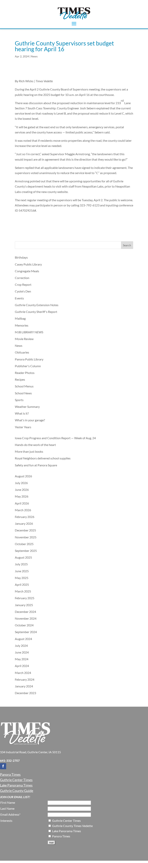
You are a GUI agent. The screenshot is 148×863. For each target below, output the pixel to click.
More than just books (29, 451)
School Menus (24, 386)
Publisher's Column (28, 366)
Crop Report (23, 284)
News (34, 56)
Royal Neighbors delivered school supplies (43, 458)
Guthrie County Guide (16, 790)
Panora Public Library (29, 359)
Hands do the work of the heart (35, 445)
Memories (21, 325)
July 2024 (21, 645)
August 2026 (23, 476)
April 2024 (22, 666)
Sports (19, 400)
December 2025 (25, 530)
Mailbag (20, 318)
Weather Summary (27, 406)
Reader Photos (24, 373)
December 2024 (25, 611)
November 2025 (25, 537)
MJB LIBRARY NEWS (29, 332)
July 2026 (21, 483)
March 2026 (23, 510)
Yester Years (23, 427)
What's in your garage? (30, 420)
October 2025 (24, 544)
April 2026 (22, 503)
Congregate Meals (27, 271)
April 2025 (22, 584)
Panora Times (10, 774)
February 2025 (24, 598)
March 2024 (23, 672)
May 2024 (21, 659)
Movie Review (24, 339)
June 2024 (22, 652)
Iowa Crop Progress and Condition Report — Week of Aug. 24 (55, 438)
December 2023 (25, 693)
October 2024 (24, 625)
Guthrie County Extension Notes (36, 305)
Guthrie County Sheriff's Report (36, 311)
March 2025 (23, 591)
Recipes (20, 379)
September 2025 (26, 550)
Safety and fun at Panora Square (36, 465)
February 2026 (24, 517)
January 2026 (24, 523)
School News (23, 393)
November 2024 (25, 618)
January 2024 (24, 686)
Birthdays (21, 257)
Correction (22, 278)
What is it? (22, 413)
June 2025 (22, 571)
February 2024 (24, 679)
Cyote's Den (23, 291)
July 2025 (21, 564)
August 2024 (23, 639)
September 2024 (26, 632)
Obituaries (22, 352)
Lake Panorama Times (16, 785)
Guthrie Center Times (16, 780)
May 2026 (21, 496)
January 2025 (24, 605)
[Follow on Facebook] (3, 766)
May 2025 (21, 578)
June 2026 (22, 489)
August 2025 (23, 557)
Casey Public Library (28, 264)
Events (19, 298)
